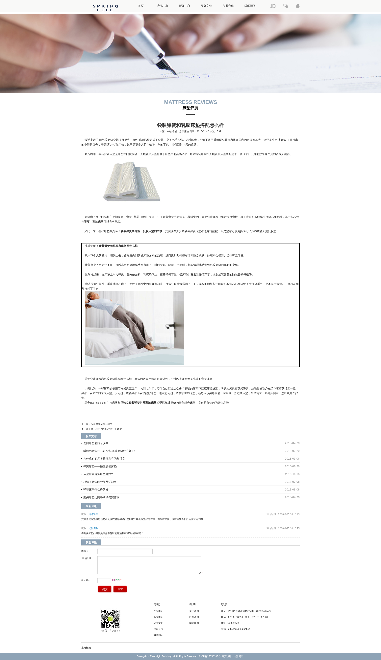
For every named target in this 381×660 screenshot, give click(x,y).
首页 (141, 5)
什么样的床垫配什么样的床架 (106, 428)
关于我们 (194, 611)
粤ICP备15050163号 (209, 656)
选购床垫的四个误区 (95, 443)
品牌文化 (206, 5)
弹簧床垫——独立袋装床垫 (100, 466)
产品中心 (162, 5)
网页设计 (226, 656)
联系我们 (194, 617)
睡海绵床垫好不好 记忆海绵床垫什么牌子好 (110, 450)
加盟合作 (228, 5)
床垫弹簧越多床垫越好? (98, 474)
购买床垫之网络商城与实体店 (101, 497)
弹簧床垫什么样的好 (95, 489)
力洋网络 (238, 656)
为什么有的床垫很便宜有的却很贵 (104, 458)
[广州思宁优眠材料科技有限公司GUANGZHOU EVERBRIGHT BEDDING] (105, 13)
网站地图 (194, 623)
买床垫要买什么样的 (101, 424)
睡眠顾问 (250, 5)
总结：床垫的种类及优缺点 (100, 481)
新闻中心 (184, 5)
